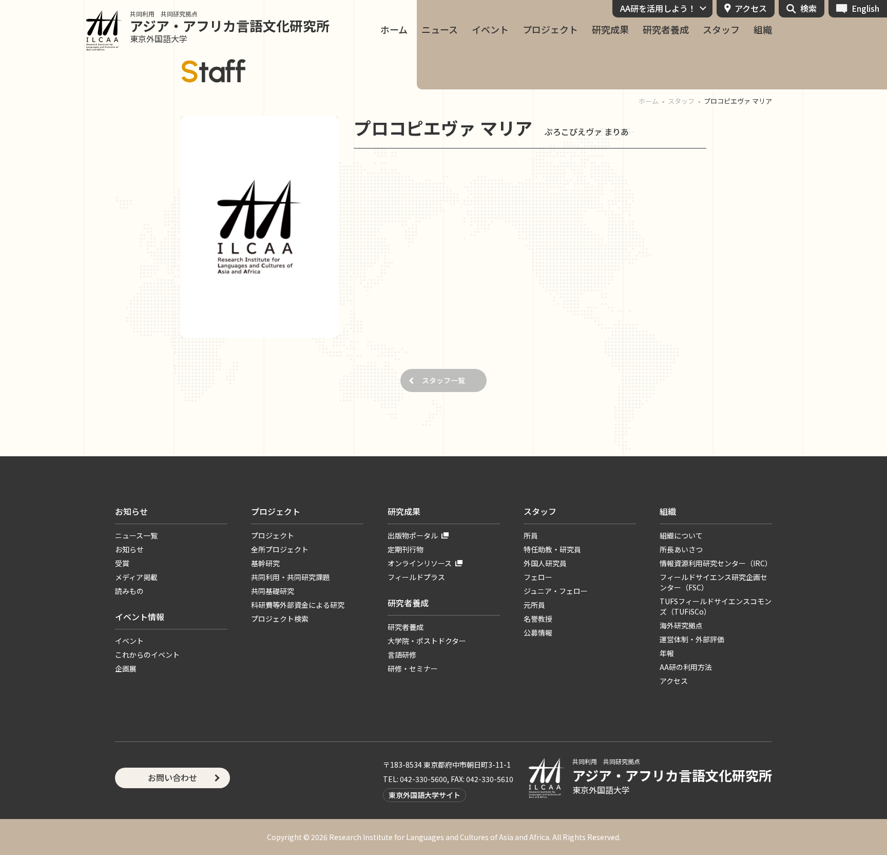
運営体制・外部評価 (692, 639)
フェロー (538, 577)
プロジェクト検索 (279, 619)
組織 (763, 29)
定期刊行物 (405, 549)
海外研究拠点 (681, 625)
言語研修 (402, 654)
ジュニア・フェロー (556, 591)
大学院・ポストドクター (427, 641)
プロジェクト (550, 29)
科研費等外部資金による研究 (297, 605)
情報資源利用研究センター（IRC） (716, 563)
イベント (490, 29)
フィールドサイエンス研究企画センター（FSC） (713, 582)
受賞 (122, 563)
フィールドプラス (416, 577)
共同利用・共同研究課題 (290, 577)
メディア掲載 (136, 577)
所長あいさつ (681, 549)
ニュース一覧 (136, 535)
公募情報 (538, 632)
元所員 (534, 605)
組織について (681, 535)
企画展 (126, 668)
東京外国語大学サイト (424, 795)
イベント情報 (139, 616)
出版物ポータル (413, 535)
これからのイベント (147, 654)
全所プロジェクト (279, 549)
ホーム (394, 29)
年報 (667, 653)
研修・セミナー (413, 668)
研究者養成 (666, 29)
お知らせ (131, 511)
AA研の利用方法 (686, 667)
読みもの (129, 591)
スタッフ (721, 29)
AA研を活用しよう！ (658, 8)
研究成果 (610, 29)
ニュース (439, 29)
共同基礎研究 (272, 591)
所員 (531, 535)
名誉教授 (538, 619)
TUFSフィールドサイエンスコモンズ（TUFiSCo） (716, 606)
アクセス (751, 8)
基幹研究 (265, 563)
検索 (808, 8)
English (865, 8)
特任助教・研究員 (552, 549)
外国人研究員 (545, 563)
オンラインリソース (420, 563)
